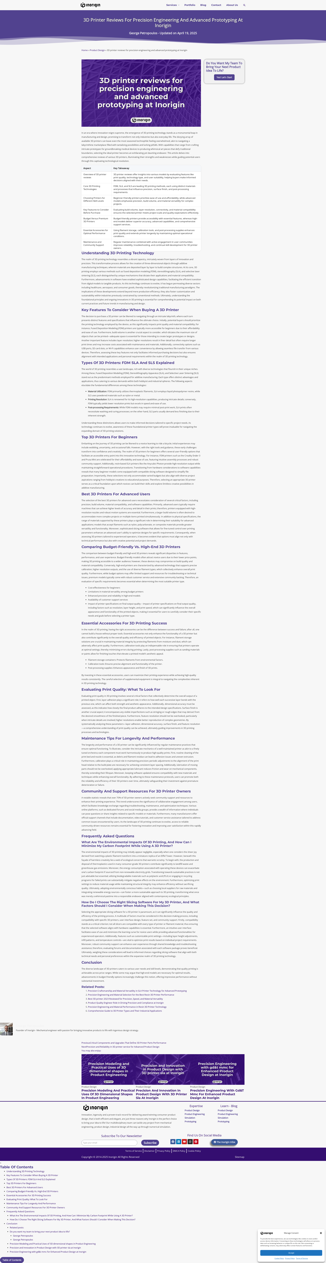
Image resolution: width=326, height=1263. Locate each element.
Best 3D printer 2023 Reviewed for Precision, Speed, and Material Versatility (125, 998)
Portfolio (189, 5)
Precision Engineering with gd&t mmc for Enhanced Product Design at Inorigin (217, 1094)
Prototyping (190, 1121)
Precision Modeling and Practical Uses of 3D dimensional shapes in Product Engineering (108, 1094)
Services (171, 5)
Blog (203, 5)
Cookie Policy (279, 1258)
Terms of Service (302, 1258)
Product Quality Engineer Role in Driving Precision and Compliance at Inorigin (126, 1002)
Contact (216, 5)
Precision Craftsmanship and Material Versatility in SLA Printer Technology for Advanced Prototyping (137, 990)
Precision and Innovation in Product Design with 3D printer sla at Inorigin (161, 1094)
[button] (321, 1233)
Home (85, 50)
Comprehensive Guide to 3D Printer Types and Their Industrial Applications (125, 1010)
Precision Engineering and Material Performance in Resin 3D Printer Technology (127, 1006)
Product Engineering (195, 1114)
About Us (232, 5)
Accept (291, 1253)
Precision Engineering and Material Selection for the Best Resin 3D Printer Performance (131, 994)
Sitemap (239, 1157)
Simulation (190, 1117)
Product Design (97, 50)
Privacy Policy (290, 1258)
